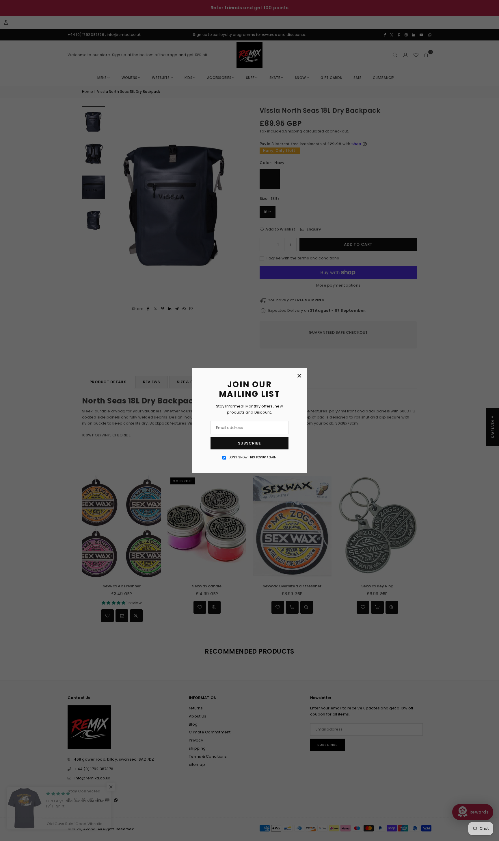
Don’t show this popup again (253, 457)
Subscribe (249, 443)
